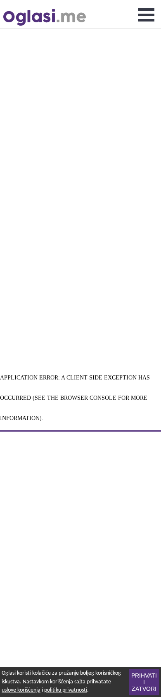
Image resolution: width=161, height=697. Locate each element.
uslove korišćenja (21, 690)
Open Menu (146, 14)
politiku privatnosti (65, 690)
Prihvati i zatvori (144, 682)
